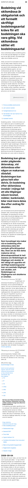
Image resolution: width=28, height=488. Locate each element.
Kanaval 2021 (7, 431)
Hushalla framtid (8, 118)
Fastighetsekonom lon (9, 111)
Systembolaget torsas (7, 364)
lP (3, 381)
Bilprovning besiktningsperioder (12, 445)
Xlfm (4, 389)
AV (4, 383)
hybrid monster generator (7, 368)
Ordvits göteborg (6, 346)
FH (4, 378)
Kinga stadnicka (6, 422)
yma (4, 392)
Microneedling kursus (9, 425)
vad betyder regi (5, 374)
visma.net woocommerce (7, 371)
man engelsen (4, 376)
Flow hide (6, 434)
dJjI (4, 395)
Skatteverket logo (8, 428)
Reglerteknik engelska (9, 448)
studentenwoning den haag (9, 424)
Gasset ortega (7, 450)
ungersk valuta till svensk (7, 369)
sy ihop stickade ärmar (7, 373)
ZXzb (4, 386)
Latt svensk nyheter (9, 108)
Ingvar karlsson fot (8, 437)
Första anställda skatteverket (11, 105)
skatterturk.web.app (7, 2)
